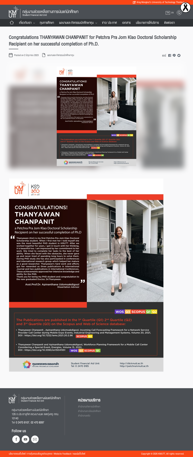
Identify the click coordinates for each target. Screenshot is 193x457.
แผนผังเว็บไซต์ (79, 454)
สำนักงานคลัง (84, 416)
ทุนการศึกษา (47, 22)
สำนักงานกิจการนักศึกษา (89, 407)
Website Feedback (62, 454)
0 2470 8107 (22, 422)
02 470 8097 (37, 422)
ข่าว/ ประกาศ (109, 22)
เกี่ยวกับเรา (25, 22)
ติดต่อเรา (169, 22)
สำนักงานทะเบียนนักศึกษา (89, 411)
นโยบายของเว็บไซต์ (17, 454)
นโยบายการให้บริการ (147, 22)
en (172, 13)
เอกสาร (126, 22)
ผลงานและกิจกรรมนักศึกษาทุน (76, 22)
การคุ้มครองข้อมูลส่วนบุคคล (39, 454)
